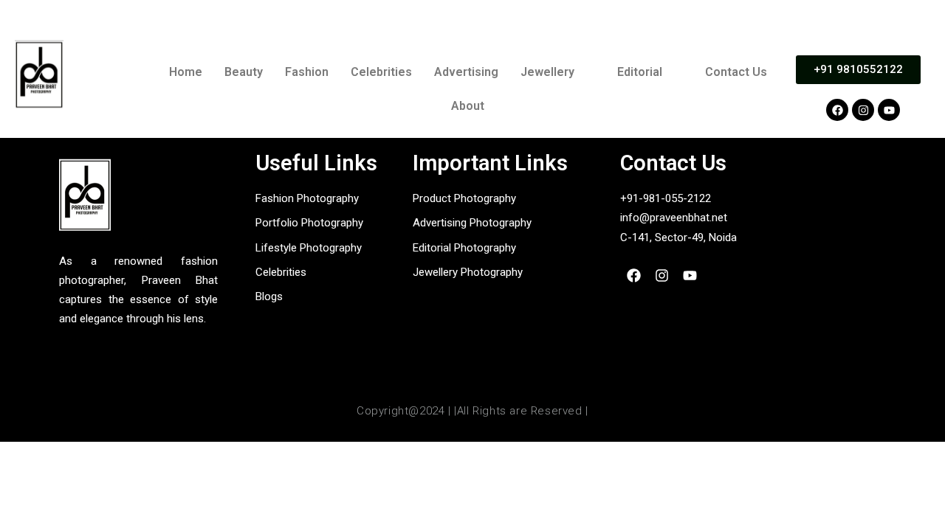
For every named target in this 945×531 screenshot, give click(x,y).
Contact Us (736, 72)
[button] (557, 72)
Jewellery (547, 72)
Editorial (639, 72)
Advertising (466, 72)
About (467, 106)
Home (185, 72)
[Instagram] (863, 110)
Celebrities (381, 72)
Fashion (307, 72)
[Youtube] (889, 110)
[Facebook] (837, 110)
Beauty (243, 72)
